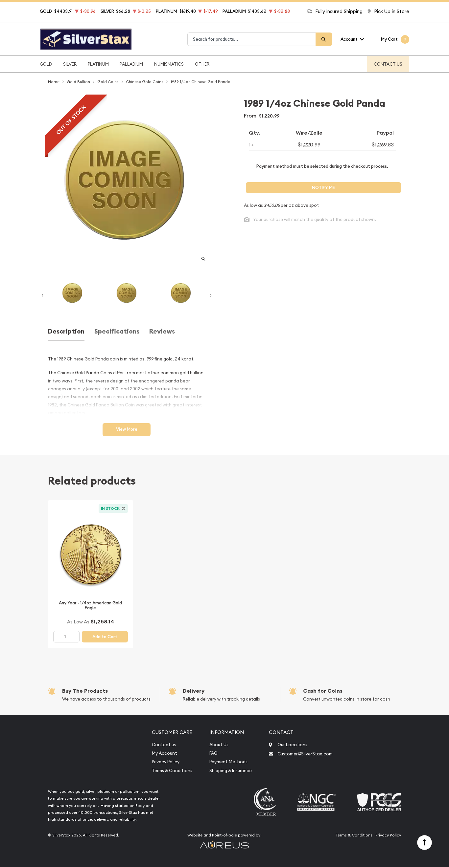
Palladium (131, 64)
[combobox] (251, 39)
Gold (46, 64)
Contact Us (388, 64)
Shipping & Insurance (230, 770)
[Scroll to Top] (424, 842)
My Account (164, 753)
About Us (218, 745)
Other (202, 64)
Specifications (116, 331)
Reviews (162, 331)
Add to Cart (104, 636)
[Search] (324, 39)
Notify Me (323, 187)
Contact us (164, 745)
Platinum (98, 64)
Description (66, 331)
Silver (70, 64)
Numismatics (169, 64)
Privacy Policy (165, 762)
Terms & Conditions (172, 770)
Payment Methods (228, 762)
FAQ (213, 753)
